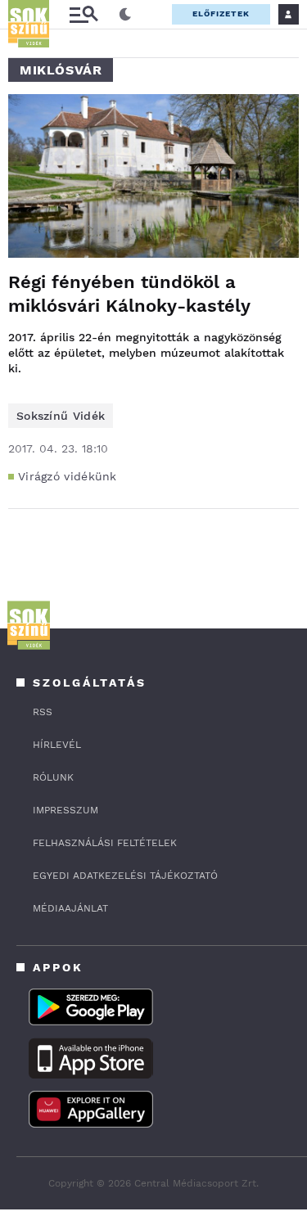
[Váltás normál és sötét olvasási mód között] (125, 15)
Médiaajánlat (70, 908)
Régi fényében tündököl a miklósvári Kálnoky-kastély (129, 294)
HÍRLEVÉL (57, 744)
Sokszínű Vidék (60, 415)
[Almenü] (83, 14)
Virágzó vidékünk (67, 476)
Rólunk (53, 777)
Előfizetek (221, 13)
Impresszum (65, 810)
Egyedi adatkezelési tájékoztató (125, 875)
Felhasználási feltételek (105, 843)
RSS (42, 712)
